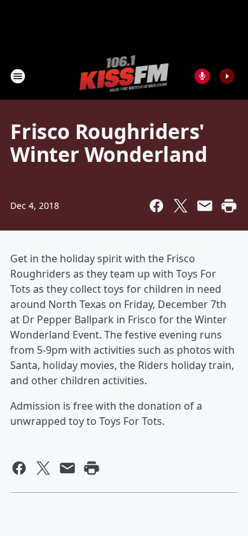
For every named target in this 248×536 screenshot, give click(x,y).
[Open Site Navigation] (17, 76)
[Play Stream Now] (227, 76)
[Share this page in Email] (205, 206)
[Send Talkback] (202, 76)
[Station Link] (124, 76)
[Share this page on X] (180, 206)
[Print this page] (229, 206)
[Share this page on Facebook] (156, 206)
